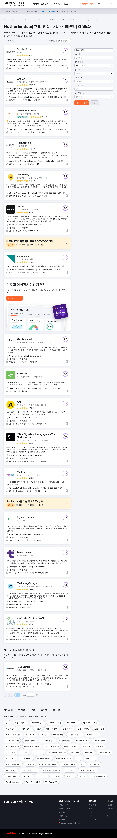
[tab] (8, 710)
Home (6, 20)
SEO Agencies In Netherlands (61, 20)
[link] (57, 4)
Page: (24, 695)
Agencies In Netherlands (37, 20)
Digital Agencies (18, 20)
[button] (99, 4)
